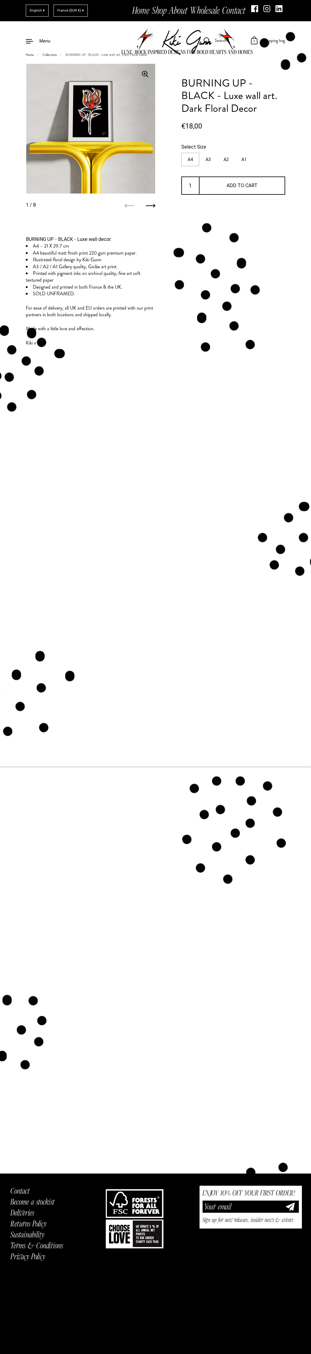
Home (30, 55)
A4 (190, 159)
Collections (50, 55)
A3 (208, 159)
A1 (244, 159)
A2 (226, 159)
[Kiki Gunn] (155, 41)
